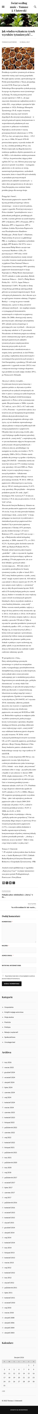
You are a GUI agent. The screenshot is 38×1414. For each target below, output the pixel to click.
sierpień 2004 (9, 1328)
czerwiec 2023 (9, 1112)
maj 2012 (7, 1268)
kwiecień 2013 (9, 1258)
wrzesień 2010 (9, 1303)
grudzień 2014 (9, 1228)
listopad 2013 (9, 1253)
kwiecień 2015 (9, 1218)
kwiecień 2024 (9, 1102)
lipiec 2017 (8, 1187)
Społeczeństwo (9, 1037)
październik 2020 (10, 1162)
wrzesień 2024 (9, 1077)
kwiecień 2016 (9, 1208)
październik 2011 (10, 1288)
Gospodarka (8, 1007)
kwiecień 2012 (9, 1273)
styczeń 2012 (9, 1283)
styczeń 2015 (9, 1223)
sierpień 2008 (9, 1318)
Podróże (7, 1022)
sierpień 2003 (9, 1333)
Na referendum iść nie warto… (23, 907)
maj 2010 (7, 1308)
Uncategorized (9, 1042)
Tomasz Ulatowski (9, 42)
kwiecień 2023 (9, 1117)
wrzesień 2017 (9, 1183)
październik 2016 (10, 1202)
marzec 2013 (9, 1263)
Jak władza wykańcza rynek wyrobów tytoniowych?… (18, 32)
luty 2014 (7, 1248)
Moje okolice (9, 1017)
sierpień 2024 (9, 1082)
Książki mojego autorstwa (13, 1012)
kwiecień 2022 (9, 1142)
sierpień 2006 (9, 1323)
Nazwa (5, 945)
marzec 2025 (9, 1067)
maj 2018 (7, 1172)
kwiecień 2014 (9, 1243)
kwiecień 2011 (9, 1298)
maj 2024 (7, 1097)
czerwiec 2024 (9, 1092)
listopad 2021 (9, 1147)
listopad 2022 (9, 1122)
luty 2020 (7, 1167)
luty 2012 (7, 1278)
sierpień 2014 (9, 1233)
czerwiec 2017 (9, 1192)
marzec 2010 (9, 1313)
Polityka (7, 1027)
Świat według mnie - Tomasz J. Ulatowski (19, 6)
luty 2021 (7, 1157)
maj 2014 (7, 1237)
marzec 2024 (9, 1107)
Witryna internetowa (11, 965)
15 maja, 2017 (25, 42)
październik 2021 (10, 1152)
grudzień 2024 (9, 1072)
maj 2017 (7, 1197)
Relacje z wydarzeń (11, 1032)
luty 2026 (7, 1062)
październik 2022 (10, 1127)
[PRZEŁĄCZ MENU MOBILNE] (3, 7)
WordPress (23, 1410)
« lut (3, 1391)
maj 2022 (7, 1137)
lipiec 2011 (8, 1293)
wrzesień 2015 (9, 1212)
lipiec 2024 (8, 1087)
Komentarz (7, 922)
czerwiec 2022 (9, 1132)
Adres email (7, 955)
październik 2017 (10, 1177)
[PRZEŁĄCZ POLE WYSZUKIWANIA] (35, 7)
